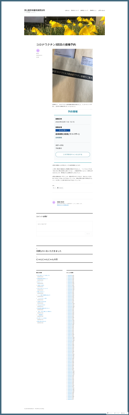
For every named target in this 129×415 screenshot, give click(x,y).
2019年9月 (70, 392)
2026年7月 (70, 276)
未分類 (37, 57)
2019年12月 (70, 388)
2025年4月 (70, 297)
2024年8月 (70, 309)
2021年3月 (70, 366)
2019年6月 (70, 396)
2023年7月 (70, 327)
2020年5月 (70, 381)
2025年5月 (70, 296)
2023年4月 (70, 331)
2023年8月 (70, 326)
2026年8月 (70, 275)
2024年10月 (70, 306)
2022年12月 (70, 337)
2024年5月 (70, 313)
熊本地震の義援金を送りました (43, 308)
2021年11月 (70, 355)
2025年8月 (70, 292)
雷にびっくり (40, 282)
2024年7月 (70, 310)
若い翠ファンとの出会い (42, 318)
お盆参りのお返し (40, 285)
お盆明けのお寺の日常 (41, 301)
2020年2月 (70, 385)
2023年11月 (70, 321)
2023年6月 (70, 328)
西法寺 (37, 53)
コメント (88, 233)
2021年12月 (70, 354)
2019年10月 (70, 390)
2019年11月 (70, 389)
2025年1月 (70, 302)
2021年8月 (70, 359)
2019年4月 (70, 399)
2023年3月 (70, 333)
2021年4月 (70, 365)
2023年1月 (70, 335)
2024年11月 (70, 305)
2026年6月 (70, 278)
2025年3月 (70, 299)
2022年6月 (70, 345)
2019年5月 (70, 397)
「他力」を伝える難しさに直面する (44, 311)
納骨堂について (84, 10)
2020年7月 (70, 378)
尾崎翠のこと (93, 10)
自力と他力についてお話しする (43, 275)
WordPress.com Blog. (39, 408)
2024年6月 (70, 312)
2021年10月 (70, 357)
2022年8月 (70, 343)
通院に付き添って (40, 291)
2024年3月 (70, 316)
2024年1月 (70, 319)
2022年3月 (70, 350)
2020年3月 (70, 383)
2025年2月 (70, 300)
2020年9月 (70, 375)
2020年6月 (70, 379)
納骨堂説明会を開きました (42, 278)
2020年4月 (70, 382)
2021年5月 (70, 364)
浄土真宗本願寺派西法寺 (34, 10)
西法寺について (75, 10)
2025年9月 (70, 290)
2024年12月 (70, 303)
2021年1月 (70, 369)
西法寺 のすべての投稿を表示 (63, 205)
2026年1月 (70, 285)
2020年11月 (70, 372)
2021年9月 (70, 358)
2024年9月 (70, 307)
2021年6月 (70, 362)
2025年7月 (70, 293)
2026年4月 (70, 281)
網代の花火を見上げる (41, 321)
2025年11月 (70, 288)
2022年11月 (70, 338)
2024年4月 (70, 314)
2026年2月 (70, 283)
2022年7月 (70, 344)
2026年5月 (70, 279)
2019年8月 (70, 393)
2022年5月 (70, 347)
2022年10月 (70, 340)
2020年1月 (70, 386)
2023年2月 (70, 334)
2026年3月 (70, 282)
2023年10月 (70, 323)
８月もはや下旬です (41, 305)
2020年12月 (70, 371)
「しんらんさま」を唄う (42, 298)
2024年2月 (70, 317)
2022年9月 (70, 341)
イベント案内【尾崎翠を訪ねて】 (43, 295)
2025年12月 (70, 286)
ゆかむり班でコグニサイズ (42, 288)
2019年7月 (70, 395)
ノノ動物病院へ (40, 314)
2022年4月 (70, 348)
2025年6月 (70, 295)
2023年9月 (70, 324)
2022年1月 (70, 352)
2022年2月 (70, 351)
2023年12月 (70, 320)
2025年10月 (70, 289)
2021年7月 (70, 361)
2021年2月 (70, 368)
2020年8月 (70, 376)
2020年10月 (70, 374)
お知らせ (67, 10)
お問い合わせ (101, 10)
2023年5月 (70, 330)
